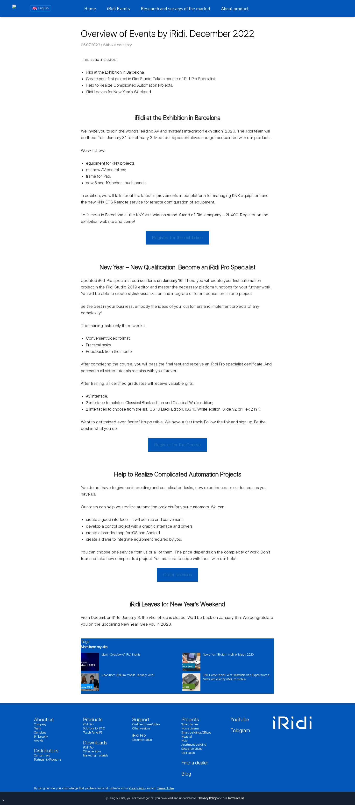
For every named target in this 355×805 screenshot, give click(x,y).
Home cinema (190, 728)
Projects (190, 719)
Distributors (46, 751)
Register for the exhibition (177, 237)
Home (90, 8)
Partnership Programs (47, 759)
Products (93, 719)
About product (234, 8)
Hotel (184, 740)
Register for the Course (177, 445)
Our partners (42, 755)
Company (40, 724)
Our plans (40, 732)
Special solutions (191, 748)
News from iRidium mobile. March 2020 (228, 654)
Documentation (142, 740)
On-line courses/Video (146, 724)
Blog (186, 774)
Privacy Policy (137, 788)
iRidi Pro (88, 724)
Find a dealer (194, 763)
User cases (188, 753)
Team (37, 728)
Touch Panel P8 (92, 732)
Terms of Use (165, 788)
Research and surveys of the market (175, 8)
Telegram (240, 730)
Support (140, 719)
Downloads (95, 743)
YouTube (239, 719)
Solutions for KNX (94, 728)
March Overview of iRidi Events (120, 654)
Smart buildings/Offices (196, 732)
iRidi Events (118, 8)
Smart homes (189, 724)
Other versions (92, 751)
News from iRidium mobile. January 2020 (127, 675)
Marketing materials (95, 755)
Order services (177, 574)
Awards (38, 740)
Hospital (186, 736)
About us (44, 719)
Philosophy (41, 736)
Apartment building (193, 744)
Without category (117, 45)
